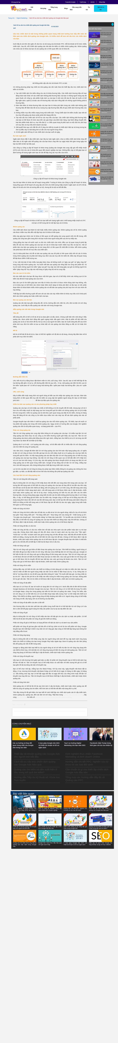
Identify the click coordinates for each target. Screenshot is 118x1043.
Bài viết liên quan (23, 793)
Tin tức (88, 8)
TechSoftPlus (22, 697)
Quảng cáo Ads (20, 704)
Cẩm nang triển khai (76, 8)
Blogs (66, 8)
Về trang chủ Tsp (15, 2)
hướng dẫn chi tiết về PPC (73, 695)
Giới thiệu (31, 8)
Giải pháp (43, 8)
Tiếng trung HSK (53, 8)
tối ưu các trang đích (27, 400)
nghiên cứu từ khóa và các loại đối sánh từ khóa (53, 697)
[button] (15, 808)
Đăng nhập (102, 2)
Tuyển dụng (83, 2)
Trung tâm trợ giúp (70, 2)
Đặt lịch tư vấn (101, 8)
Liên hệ (92, 2)
